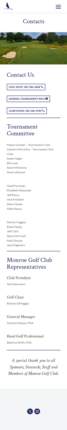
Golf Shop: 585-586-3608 (24, 86)
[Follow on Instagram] (37, 411)
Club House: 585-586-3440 (25, 110)
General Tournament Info (27, 98)
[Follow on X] (30, 411)
